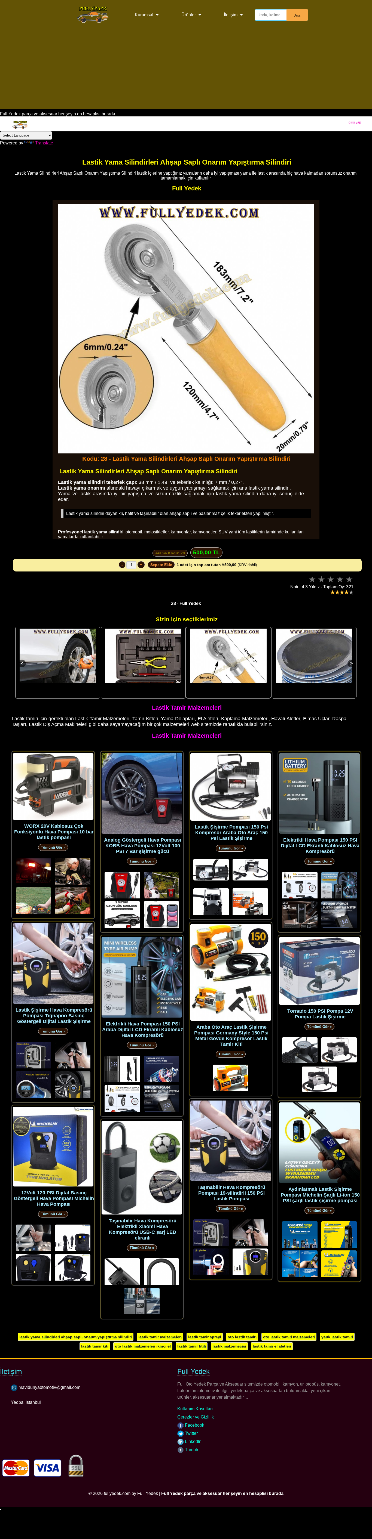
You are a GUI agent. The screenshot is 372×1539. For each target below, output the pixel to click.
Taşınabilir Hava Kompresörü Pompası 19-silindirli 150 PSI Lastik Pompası (231, 1193)
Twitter (191, 1433)
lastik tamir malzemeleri (160, 1337)
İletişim (230, 15)
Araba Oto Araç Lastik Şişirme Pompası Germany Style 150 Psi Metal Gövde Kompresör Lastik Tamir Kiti (231, 1035)
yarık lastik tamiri (337, 1337)
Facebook (194, 1425)
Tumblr (191, 1449)
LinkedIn (193, 1441)
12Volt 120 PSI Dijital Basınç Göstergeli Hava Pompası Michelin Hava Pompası (54, 1198)
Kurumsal (144, 15)
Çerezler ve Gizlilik (195, 1417)
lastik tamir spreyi (204, 1337)
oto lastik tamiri (242, 1337)
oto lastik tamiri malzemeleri (289, 1337)
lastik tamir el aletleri (272, 1346)
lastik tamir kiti (94, 1346)
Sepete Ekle (161, 565)
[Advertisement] (186, 71)
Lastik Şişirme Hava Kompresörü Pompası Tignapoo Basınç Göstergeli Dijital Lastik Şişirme (54, 1015)
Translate (44, 143)
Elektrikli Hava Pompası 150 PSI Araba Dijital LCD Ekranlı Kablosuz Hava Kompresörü (142, 1029)
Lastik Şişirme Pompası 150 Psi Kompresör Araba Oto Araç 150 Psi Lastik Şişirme (231, 832)
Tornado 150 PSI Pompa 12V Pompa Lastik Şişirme (320, 1013)
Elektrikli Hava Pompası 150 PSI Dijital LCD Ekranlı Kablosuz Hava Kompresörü (320, 845)
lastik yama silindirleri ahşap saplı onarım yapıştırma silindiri (75, 1337)
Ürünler (188, 15)
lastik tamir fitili (191, 1346)
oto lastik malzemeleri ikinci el (143, 1346)
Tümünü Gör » (53, 847)
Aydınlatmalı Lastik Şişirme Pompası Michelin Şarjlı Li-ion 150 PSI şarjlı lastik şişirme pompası (320, 1194)
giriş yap (355, 122)
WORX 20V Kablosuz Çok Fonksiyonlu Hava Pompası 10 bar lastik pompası (54, 831)
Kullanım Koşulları (195, 1409)
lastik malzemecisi (229, 1346)
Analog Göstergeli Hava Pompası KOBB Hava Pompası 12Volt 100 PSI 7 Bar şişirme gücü (142, 845)
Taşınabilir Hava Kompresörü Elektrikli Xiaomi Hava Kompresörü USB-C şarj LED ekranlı (142, 1229)
